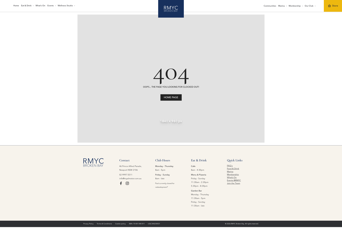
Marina (230, 172)
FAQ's (230, 166)
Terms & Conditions (104, 224)
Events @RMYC (234, 181)
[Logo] (171, 9)
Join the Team (233, 184)
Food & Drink (233, 169)
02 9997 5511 (125, 175)
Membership (233, 175)
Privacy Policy (88, 224)
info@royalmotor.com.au (130, 179)
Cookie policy (120, 224)
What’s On (232, 178)
